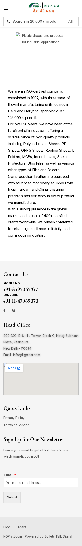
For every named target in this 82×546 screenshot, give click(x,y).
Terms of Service (16, 425)
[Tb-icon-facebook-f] (5, 310)
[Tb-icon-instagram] (13, 310)
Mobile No (11, 283)
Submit (12, 497)
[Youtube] (22, 310)
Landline (10, 294)
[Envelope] (40, 310)
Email (10, 475)
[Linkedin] (31, 310)
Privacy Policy (14, 418)
